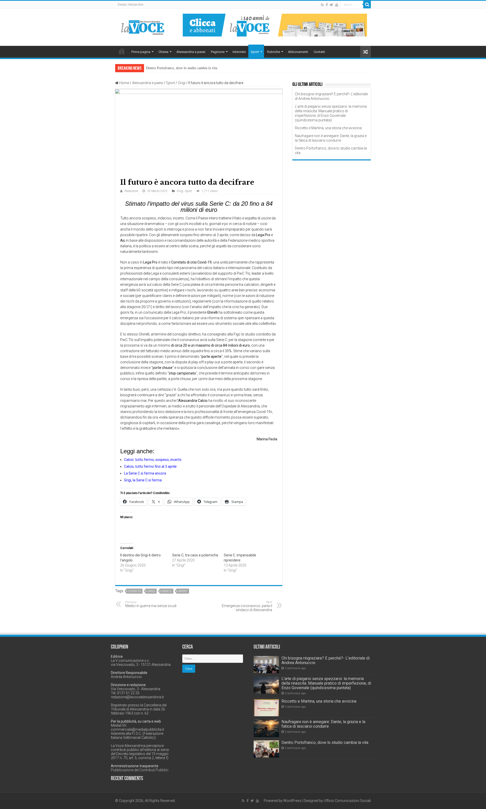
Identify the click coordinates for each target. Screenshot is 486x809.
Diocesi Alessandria (130, 4)
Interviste (239, 52)
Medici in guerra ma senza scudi (150, 604)
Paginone (218, 52)
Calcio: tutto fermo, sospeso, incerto (152, 460)
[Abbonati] (275, 25)
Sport (255, 52)
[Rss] (322, 5)
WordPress (292, 801)
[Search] (367, 4)
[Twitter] (331, 5)
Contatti (319, 52)
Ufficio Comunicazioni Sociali (347, 801)
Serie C (167, 591)
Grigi (181, 83)
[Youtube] (337, 5)
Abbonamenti (298, 52)
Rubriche (273, 52)
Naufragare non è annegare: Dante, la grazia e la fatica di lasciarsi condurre (323, 724)
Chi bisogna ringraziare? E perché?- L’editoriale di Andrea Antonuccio (325, 660)
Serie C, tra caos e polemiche (195, 555)
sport (182, 591)
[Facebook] (326, 5)
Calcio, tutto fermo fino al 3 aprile (150, 466)
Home (121, 51)
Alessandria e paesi (190, 52)
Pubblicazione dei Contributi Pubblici (139, 770)
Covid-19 (134, 591)
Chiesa (163, 52)
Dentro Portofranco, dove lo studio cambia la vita (181, 68)
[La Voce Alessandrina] (143, 26)
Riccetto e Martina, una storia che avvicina (328, 128)
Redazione (131, 191)
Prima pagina (140, 52)
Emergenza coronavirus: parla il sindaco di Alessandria (247, 606)
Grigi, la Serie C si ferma (143, 480)
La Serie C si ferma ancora (145, 473)
